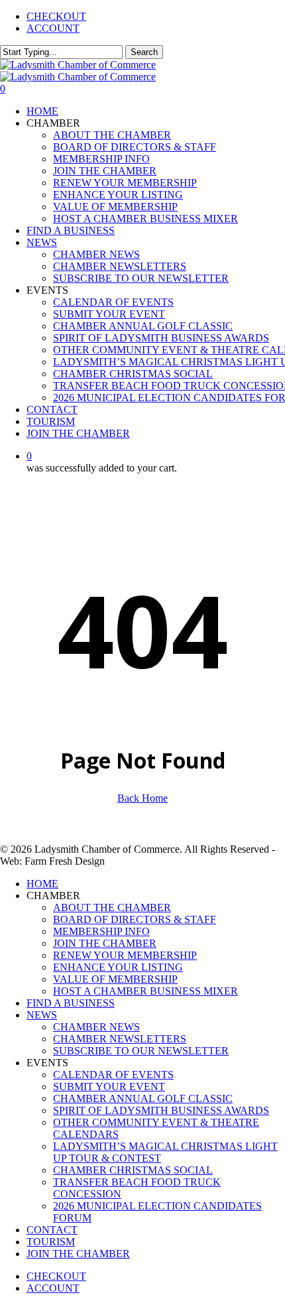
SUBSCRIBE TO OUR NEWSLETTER (141, 1050)
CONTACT (52, 1229)
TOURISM (51, 1241)
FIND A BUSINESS (71, 1003)
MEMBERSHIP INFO (101, 931)
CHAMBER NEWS (96, 1026)
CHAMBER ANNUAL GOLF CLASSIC (143, 1098)
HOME (42, 883)
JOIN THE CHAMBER (104, 943)
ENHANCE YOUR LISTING (118, 967)
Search (144, 52)
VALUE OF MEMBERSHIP (115, 979)
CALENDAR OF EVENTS (113, 1074)
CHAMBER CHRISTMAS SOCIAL (133, 1170)
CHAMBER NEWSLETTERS (119, 1038)
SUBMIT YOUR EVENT (109, 1086)
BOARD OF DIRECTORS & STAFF (134, 919)
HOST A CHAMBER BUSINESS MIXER (145, 991)
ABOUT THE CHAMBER (112, 907)
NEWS (42, 1015)
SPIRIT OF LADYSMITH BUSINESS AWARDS (161, 1110)
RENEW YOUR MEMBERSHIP (125, 955)
